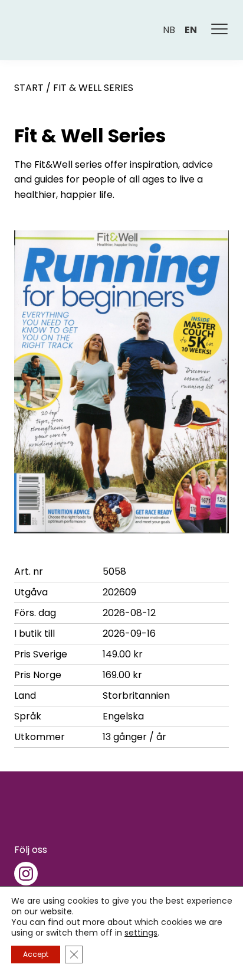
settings (140, 932)
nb (169, 30)
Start (29, 88)
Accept (35, 954)
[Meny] (220, 30)
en (191, 30)
